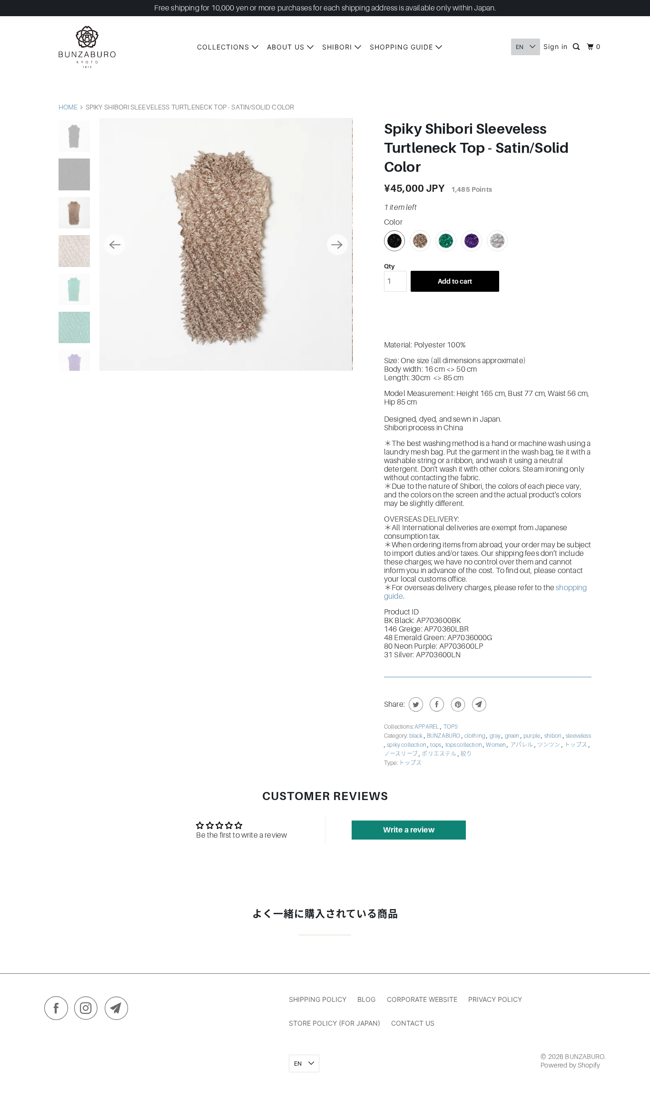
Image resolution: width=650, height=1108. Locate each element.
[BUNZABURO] (87, 47)
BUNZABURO (444, 735)
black (416, 735)
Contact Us (412, 1023)
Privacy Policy (495, 999)
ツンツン (549, 745)
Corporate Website (422, 999)
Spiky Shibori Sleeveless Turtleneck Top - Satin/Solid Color (476, 148)
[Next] (337, 244)
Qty (389, 266)
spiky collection (407, 745)
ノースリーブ (401, 754)
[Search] (577, 47)
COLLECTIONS (224, 47)
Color (393, 222)
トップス (576, 745)
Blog (366, 999)
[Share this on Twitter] (414, 704)
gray (496, 735)
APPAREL (427, 726)
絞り (466, 754)
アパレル (522, 745)
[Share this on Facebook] (435, 704)
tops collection (464, 745)
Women (496, 745)
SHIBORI (338, 47)
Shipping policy (317, 999)
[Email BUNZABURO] (119, 1010)
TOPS (450, 726)
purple (532, 735)
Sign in (555, 46)
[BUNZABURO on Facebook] (58, 1010)
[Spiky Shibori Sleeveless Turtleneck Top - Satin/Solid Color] (225, 244)
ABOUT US (287, 47)
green (513, 735)
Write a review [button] (408, 830)
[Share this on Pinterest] (457, 704)
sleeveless (578, 735)
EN (520, 46)
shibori (553, 735)
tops (436, 745)
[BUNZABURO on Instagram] (88, 1010)
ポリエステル (439, 754)
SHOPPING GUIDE (402, 47)
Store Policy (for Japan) (334, 1023)
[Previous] (114, 244)
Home (68, 107)
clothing (475, 735)
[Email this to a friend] (478, 704)
